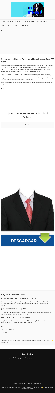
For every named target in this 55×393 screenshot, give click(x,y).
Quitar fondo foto (7, 25)
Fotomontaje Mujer (28, 21)
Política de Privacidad (25, 383)
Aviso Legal (4, 332)
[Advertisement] (27, 42)
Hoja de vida (25, 25)
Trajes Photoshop (41, 21)
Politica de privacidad (7, 329)
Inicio (3, 21)
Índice (27, 125)
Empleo (17, 25)
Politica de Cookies (6, 335)
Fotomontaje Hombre (13, 21)
